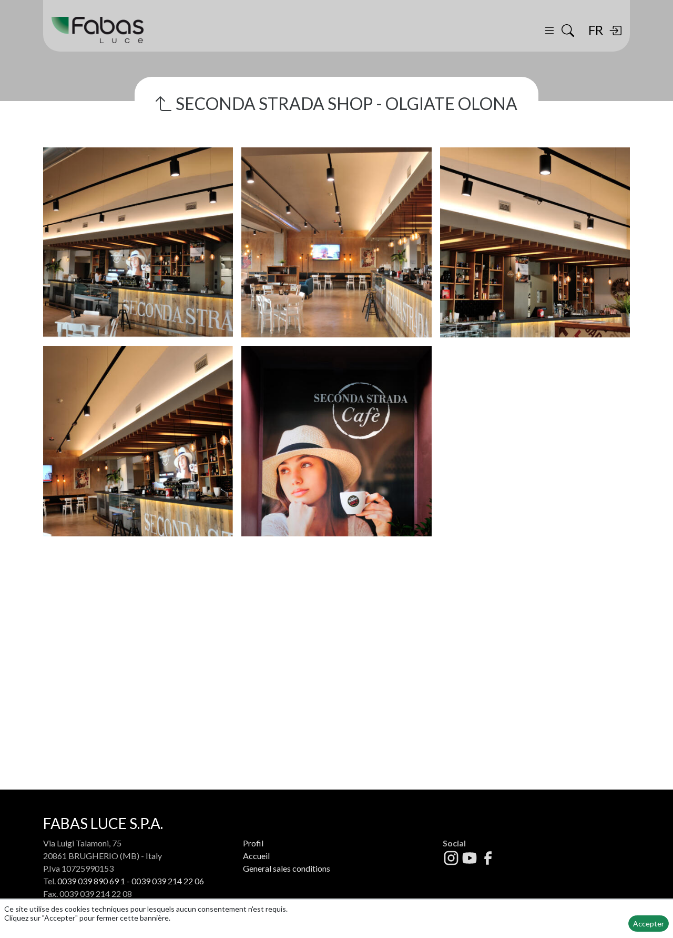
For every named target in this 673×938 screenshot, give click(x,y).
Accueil (256, 856)
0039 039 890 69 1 (91, 881)
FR (595, 29)
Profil (253, 843)
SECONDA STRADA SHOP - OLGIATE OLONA (344, 103)
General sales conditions (286, 868)
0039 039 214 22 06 (167, 881)
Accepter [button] (648, 923)
